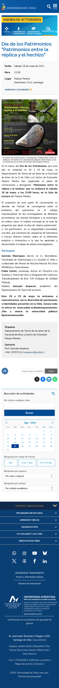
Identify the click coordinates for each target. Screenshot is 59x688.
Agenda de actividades (22, 20)
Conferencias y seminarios (18, 33)
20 (29, 442)
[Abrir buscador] (48, 6)
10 (8, 438)
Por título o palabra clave (17, 400)
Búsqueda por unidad (14, 483)
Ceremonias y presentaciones (33, 33)
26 (22, 446)
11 (15, 438)
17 (8, 442)
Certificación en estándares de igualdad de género (30, 621)
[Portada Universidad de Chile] (20, 6)
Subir (5, 371)
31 (8, 450)
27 (29, 446)
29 (44, 446)
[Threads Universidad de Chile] (24, 561)
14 (37, 438)
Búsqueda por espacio (15, 471)
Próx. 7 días (27, 462)
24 (8, 446)
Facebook (42, 379)
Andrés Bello (25, 646)
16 (51, 438)
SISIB (13, 672)
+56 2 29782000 (17, 660)
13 (29, 438)
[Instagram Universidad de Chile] (24, 553)
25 (15, 446)
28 (37, 446)
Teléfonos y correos (38, 660)
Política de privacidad (29, 676)
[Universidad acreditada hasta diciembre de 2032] (31, 604)
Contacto (39, 663)
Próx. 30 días (46, 462)
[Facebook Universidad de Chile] (35, 561)
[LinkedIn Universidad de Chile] (45, 561)
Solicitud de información (29, 583)
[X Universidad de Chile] (14, 561)
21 (37, 442)
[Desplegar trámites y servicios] (55, 506)
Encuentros (48, 31)
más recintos (29, 653)
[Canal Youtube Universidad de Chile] (35, 553)
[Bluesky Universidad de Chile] (45, 553)
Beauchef (39, 646)
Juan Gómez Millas (33, 649)
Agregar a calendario (17, 90)
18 (15, 442)
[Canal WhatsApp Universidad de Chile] (14, 553)
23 (51, 442)
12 (22, 438)
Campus (13, 646)
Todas (6, 32)
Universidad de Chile (27, 672)
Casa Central (39, 639)
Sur (47, 649)
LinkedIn (48, 379)
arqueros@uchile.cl (34, 352)
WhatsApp (54, 379)
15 (44, 438)
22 (44, 442)
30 (51, 446)
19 (22, 442)
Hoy (11, 462)
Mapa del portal (23, 663)
